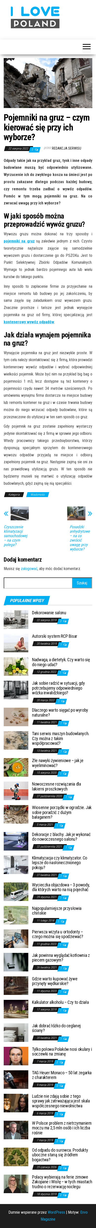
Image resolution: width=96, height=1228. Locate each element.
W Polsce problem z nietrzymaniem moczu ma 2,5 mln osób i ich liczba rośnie (61, 1128)
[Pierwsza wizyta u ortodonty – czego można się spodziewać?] (16, 938)
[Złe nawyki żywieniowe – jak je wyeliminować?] (16, 767)
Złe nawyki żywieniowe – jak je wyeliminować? (57, 763)
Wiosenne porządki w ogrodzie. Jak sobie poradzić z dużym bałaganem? (62, 812)
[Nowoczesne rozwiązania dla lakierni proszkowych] (16, 790)
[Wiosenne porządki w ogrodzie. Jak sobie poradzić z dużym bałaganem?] (16, 813)
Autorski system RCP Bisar (54, 636)
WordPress (56, 1212)
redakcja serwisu (66, 148)
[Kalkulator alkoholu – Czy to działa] (16, 1008)
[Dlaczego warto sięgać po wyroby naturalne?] (16, 716)
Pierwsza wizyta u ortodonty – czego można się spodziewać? (57, 934)
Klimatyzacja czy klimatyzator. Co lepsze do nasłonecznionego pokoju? (59, 862)
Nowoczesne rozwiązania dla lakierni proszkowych (56, 786)
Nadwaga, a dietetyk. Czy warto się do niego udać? (61, 662)
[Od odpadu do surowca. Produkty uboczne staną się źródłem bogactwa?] (16, 1156)
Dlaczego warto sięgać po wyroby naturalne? (60, 712)
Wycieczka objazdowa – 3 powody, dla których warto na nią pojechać (61, 887)
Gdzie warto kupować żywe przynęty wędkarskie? (54, 981)
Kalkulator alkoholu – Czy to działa (60, 1002)
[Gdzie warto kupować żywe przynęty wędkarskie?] (16, 985)
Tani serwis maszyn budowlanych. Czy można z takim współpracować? (60, 738)
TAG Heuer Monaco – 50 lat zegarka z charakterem (62, 1075)
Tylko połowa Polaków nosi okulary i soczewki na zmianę (62, 1052)
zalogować (29, 568)
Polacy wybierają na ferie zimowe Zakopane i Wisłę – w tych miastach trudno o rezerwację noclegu (62, 1181)
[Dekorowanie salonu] (16, 619)
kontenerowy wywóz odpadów (29, 322)
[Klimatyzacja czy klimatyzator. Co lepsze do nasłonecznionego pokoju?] (16, 864)
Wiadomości (38, 494)
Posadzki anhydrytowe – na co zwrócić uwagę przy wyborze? (80, 538)
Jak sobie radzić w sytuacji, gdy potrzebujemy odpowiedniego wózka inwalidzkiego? (58, 688)
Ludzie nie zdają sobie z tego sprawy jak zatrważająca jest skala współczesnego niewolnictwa (61, 1101)
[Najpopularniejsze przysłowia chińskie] (16, 914)
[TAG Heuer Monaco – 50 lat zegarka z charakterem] (16, 1079)
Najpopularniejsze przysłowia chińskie (56, 911)
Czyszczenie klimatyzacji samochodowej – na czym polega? (15, 536)
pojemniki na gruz (19, 241)
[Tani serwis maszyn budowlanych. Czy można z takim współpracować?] (16, 740)
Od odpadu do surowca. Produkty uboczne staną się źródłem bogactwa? (60, 1154)
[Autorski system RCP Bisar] (16, 642)
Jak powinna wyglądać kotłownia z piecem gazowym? (61, 958)
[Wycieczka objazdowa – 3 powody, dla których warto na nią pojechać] (16, 891)
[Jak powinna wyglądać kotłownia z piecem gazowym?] (16, 961)
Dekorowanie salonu (49, 612)
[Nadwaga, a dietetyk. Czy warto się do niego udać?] (16, 666)
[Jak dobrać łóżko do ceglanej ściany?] (16, 1032)
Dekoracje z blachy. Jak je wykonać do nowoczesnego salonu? (61, 837)
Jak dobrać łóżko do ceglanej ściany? (56, 1028)
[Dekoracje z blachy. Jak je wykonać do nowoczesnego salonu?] (16, 840)
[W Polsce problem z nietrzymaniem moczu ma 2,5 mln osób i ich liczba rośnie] (16, 1129)
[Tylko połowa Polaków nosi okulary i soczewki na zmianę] (16, 1055)
